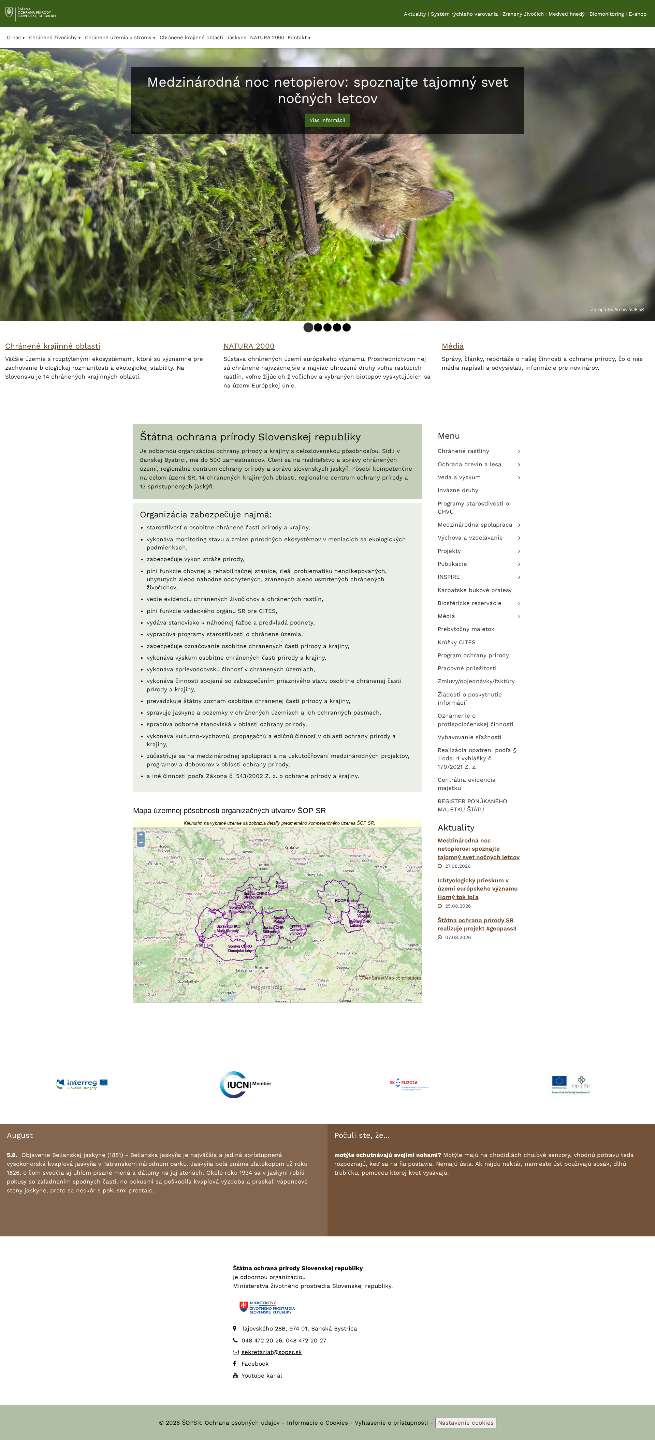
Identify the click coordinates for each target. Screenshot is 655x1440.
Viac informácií (327, 120)
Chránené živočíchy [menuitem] (55, 37)
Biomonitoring (607, 14)
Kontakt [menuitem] (299, 37)
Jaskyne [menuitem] (237, 37)
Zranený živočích (523, 14)
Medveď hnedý (567, 14)
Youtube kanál (262, 1375)
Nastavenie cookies (466, 1422)
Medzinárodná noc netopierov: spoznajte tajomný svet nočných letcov (479, 849)
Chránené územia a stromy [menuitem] (120, 37)
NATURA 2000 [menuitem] (267, 37)
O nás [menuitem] (16, 37)
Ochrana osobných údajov (242, 1422)
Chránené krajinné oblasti (52, 346)
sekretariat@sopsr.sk (272, 1352)
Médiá (453, 346)
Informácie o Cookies (317, 1422)
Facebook (255, 1363)
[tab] (309, 328)
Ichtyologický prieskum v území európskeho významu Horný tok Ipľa (478, 888)
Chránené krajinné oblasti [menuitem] (191, 37)
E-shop (637, 14)
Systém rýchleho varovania (464, 14)
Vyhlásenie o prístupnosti (391, 1422)
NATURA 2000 (249, 346)
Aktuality (415, 14)
